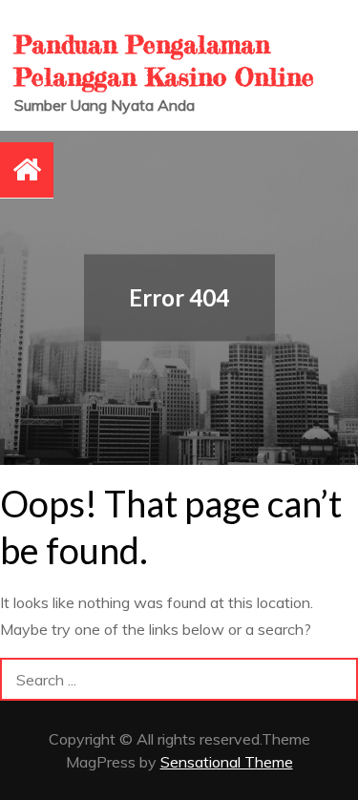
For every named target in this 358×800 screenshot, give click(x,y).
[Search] (336, 679)
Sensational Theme (226, 761)
